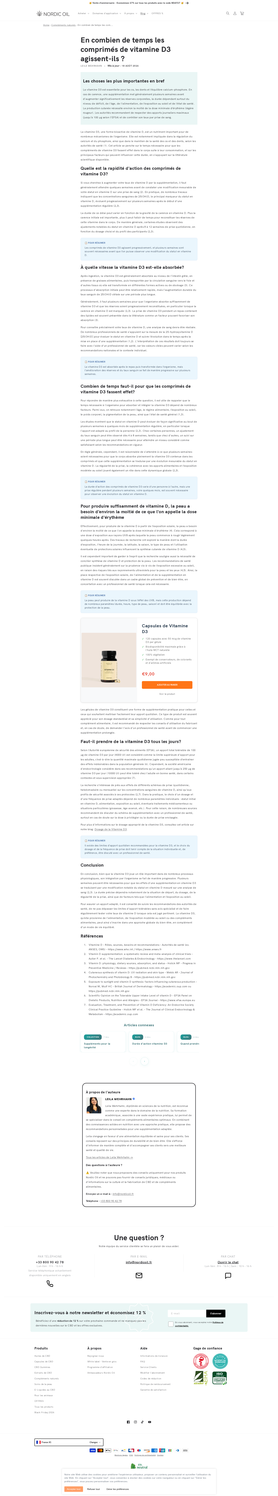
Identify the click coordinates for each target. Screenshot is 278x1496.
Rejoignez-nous (95, 1355)
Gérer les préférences (118, 1489)
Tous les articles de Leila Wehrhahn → (109, 1157)
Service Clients (148, 1367)
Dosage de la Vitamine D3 (111, 829)
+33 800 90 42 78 (111, 1200)
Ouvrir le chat (228, 1262)
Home (46, 25)
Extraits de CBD (43, 1372)
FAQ (142, 1361)
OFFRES (39, 1401)
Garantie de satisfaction (153, 1389)
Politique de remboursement (155, 1384)
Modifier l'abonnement (152, 1372)
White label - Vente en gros (101, 1361)
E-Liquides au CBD (44, 1389)
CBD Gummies (42, 1367)
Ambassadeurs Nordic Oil (101, 1372)
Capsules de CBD (43, 1361)
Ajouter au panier (167, 684)
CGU (131, 1455)
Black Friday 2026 (44, 1412)
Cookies (160, 1455)
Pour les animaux (43, 1395)
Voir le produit (167, 693)
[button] (83, 13)
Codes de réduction (150, 1378)
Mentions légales (121, 1455)
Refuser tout (93, 1489)
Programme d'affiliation (100, 1367)
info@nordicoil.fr (123, 1193)
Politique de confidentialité (145, 1455)
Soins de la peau (43, 1384)
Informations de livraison (154, 1355)
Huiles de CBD (42, 1355)
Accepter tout (73, 1489)
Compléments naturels (63, 25)
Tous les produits (43, 1406)
